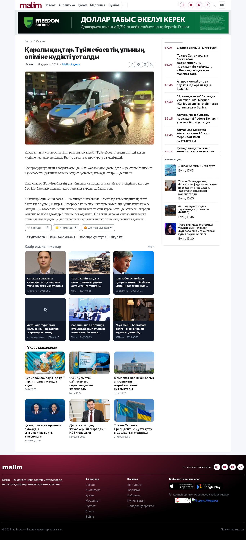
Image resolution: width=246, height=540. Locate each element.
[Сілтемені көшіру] (132, 64)
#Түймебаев (36, 237)
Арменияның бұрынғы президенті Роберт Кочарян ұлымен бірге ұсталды (197, 118)
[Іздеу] (214, 5)
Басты (28, 41)
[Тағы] (124, 5)
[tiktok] (207, 5)
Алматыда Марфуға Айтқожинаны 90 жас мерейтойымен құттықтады (193, 135)
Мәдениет (98, 5)
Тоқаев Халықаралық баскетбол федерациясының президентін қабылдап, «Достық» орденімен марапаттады (194, 65)
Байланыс (134, 495)
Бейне (90, 516)
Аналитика (67, 5)
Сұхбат (91, 506)
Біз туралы (134, 484)
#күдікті (117, 237)
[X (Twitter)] (151, 64)
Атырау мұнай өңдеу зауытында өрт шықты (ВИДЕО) (194, 85)
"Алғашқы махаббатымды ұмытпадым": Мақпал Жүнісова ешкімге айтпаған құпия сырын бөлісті (197, 102)
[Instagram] (183, 5)
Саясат (50, 5)
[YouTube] (191, 5)
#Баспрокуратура (93, 237)
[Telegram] (138, 64)
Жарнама (133, 490)
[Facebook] (199, 5)
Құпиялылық (135, 500)
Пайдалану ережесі (141, 506)
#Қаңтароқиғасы (62, 237)
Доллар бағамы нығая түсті (197, 48)
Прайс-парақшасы (232, 529)
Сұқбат (114, 5)
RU (222, 5)
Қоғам (82, 5)
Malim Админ (71, 64)
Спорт (90, 511)
